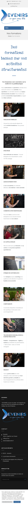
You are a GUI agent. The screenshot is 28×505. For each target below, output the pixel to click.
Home (9, 36)
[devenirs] (14, 16)
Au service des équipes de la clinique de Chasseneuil (13, 460)
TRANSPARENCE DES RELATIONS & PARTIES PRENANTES (13, 335)
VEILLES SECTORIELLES (10, 119)
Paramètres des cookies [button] (7, 501)
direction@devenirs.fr (14, 3)
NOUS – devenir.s (7, 453)
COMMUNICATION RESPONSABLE (13, 211)
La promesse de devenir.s (9, 456)
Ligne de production (10, 182)
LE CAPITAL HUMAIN (9, 242)
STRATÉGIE (7, 150)
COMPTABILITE (8, 304)
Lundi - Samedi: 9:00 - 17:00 (14, 1)
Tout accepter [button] (17, 501)
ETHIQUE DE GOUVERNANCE (11, 273)
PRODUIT (6, 370)
